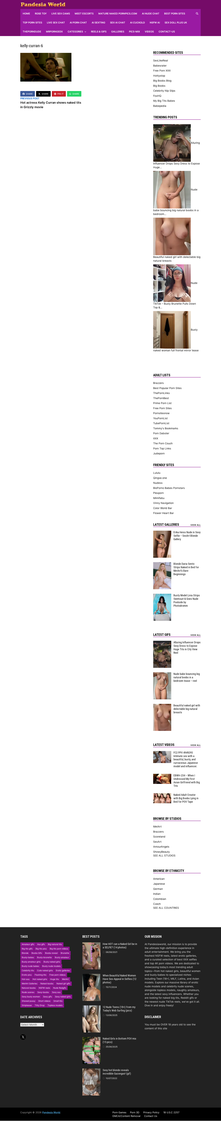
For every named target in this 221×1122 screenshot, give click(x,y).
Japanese (159, 883)
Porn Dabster (161, 433)
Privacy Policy (151, 1112)
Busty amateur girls (31, 962)
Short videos (44, 1001)
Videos (149, 31)
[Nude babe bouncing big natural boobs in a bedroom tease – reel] (162, 674)
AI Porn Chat (78, 22)
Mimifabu (158, 498)
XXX (155, 438)
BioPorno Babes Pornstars (169, 488)
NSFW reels (44, 988)
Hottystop (159, 75)
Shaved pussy (28, 1001)
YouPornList (160, 418)
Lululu (156, 472)
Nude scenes (28, 992)
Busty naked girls (52, 962)
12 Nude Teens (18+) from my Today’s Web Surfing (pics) (119, 1008)
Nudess (158, 482)
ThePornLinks (161, 393)
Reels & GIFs (98, 31)
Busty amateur (62, 957)
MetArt (157, 826)
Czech (157, 903)
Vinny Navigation (163, 503)
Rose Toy (41, 13)
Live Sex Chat (56, 22)
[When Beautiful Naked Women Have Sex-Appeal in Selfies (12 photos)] (91, 975)
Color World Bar (162, 508)
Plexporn (158, 492)
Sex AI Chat (117, 22)
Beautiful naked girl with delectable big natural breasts (186, 709)
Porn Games (119, 1112)
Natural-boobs (29, 988)
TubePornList (161, 423)
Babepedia (159, 105)
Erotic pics (27, 975)
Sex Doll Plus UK (176, 22)
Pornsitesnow (161, 413)
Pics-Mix (134, 31)
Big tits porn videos (59, 948)
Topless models (55, 1005)
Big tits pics (41, 948)
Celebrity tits (28, 970)
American (159, 878)
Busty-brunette (44, 957)
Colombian (159, 898)
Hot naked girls (40, 979)
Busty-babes (28, 957)
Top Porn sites (32, 22)
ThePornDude (32, 31)
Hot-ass (25, 979)
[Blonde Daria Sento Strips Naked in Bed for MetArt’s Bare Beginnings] (162, 564)
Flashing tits (40, 975)
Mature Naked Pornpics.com (117, 13)
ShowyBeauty (161, 851)
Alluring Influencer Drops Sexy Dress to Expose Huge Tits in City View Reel (187, 647)
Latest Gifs (161, 635)
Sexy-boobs (43, 992)
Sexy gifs (47, 996)
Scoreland (159, 836)
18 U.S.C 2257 (171, 1112)
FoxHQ (157, 95)
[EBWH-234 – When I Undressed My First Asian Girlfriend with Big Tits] (162, 775)
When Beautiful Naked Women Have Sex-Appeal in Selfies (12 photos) (119, 979)
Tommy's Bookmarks (165, 428)
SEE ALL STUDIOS (164, 855)
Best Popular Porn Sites (167, 388)
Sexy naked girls (63, 996)
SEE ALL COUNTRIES (166, 907)
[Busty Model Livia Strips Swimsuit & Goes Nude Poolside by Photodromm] (162, 595)
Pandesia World (51, 1112)
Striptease (27, 1005)
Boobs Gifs (37, 953)
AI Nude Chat (150, 13)
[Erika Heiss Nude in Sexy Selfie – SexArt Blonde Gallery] (162, 532)
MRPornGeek (54, 31)
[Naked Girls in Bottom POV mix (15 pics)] (91, 1038)
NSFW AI (155, 22)
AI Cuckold (137, 22)
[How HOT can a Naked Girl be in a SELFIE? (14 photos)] (91, 944)
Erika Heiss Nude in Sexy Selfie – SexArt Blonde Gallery (187, 536)
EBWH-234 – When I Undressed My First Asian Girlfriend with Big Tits (186, 780)
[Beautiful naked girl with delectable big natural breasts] (162, 705)
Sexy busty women (31, 996)
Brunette (65, 953)
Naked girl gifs (63, 983)
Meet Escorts (84, 13)
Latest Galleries (166, 524)
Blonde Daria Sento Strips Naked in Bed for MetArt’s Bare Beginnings (186, 569)
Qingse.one (160, 477)
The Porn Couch (163, 443)
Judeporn (159, 453)
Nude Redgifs (59, 988)
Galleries (117, 31)
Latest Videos (163, 745)
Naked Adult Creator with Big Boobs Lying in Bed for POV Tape (185, 798)
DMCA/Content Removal (126, 1115)
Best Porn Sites (174, 13)
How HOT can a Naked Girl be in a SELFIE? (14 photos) (120, 945)
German (158, 888)
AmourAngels (161, 846)
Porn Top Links (162, 448)
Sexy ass (56, 992)
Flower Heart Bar (163, 513)
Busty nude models (51, 966)
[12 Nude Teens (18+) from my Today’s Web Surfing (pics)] (91, 1007)
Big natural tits (55, 944)
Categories (75, 31)
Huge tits (54, 979)
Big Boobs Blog (162, 80)
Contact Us (150, 1115)
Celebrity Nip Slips (164, 90)
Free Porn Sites (162, 408)
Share (29, 94)
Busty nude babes (30, 966)
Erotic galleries (63, 970)
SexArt (157, 841)
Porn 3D (134, 1112)
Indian (157, 893)
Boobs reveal (51, 953)
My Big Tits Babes (164, 100)
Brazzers (158, 383)
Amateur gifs (28, 944)
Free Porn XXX (162, 70)
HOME (26, 13)
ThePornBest (161, 398)
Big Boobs (159, 85)
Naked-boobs (46, 983)
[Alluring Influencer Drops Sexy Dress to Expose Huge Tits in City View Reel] (162, 642)
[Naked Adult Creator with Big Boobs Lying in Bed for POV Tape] (162, 795)
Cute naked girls (45, 970)
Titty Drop (40, 1005)
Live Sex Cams (60, 13)
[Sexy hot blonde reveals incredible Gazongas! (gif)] (91, 1070)
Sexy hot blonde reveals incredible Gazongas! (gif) (117, 1072)
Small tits (58, 1001)
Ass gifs (41, 944)
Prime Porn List (162, 403)
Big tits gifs (27, 948)
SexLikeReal (160, 60)
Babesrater (160, 65)
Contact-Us (167, 31)
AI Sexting (98, 22)
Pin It (60, 94)
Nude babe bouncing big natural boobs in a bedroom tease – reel (186, 677)
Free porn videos (57, 975)
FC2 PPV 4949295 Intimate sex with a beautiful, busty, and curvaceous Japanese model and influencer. (185, 759)
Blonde (25, 953)
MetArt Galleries (29, 983)
